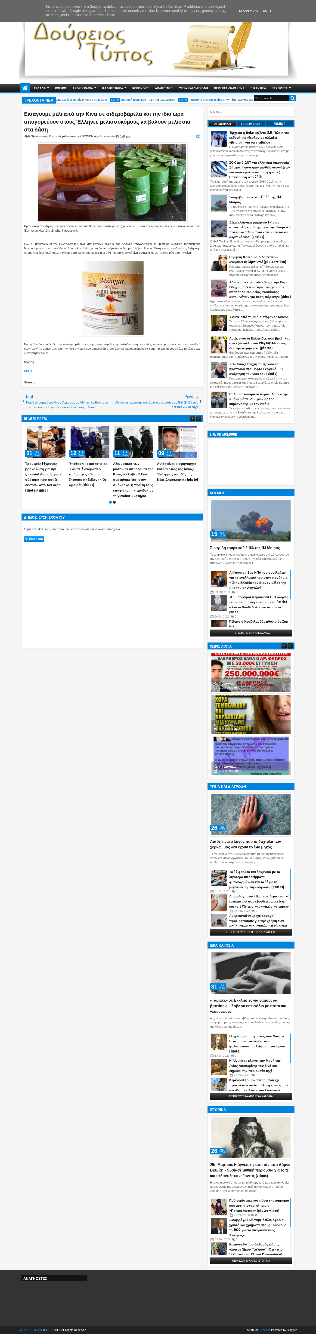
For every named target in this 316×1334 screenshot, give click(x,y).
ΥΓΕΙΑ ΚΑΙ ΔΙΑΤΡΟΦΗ (193, 88)
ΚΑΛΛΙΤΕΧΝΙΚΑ (112, 88)
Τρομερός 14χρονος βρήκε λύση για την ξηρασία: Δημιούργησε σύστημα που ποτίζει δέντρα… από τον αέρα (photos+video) (175, 477)
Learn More (248, 10)
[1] (110, 496)
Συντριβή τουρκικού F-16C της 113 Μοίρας (136, 99)
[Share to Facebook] (51, 429)
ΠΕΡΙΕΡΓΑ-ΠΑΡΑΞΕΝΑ (229, 88)
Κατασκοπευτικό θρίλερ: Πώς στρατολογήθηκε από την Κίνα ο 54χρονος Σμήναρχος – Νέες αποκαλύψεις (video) (89, 474)
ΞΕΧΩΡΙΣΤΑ (280, 88)
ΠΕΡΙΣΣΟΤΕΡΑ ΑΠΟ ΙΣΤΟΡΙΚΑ (251, 1260)
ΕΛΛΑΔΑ (40, 88)
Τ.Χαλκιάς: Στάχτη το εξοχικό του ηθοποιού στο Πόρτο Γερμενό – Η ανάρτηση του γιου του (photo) (256, 368)
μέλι (58, 136)
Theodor (264, 1330)
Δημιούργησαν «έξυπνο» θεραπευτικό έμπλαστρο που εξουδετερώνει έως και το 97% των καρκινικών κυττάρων (259, 901)
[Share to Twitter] (56, 429)
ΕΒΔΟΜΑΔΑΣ (250, 123)
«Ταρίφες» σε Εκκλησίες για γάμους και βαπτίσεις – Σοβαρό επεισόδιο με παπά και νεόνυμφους (248, 1005)
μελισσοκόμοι (70, 136)
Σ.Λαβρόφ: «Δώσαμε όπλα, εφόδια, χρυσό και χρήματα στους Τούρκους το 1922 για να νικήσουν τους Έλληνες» (257, 1227)
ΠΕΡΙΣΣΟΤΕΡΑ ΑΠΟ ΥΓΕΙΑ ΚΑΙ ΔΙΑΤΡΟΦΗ (251, 932)
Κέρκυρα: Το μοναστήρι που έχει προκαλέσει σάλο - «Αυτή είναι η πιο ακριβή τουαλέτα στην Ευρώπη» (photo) (258, 1087)
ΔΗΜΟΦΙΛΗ (222, 123)
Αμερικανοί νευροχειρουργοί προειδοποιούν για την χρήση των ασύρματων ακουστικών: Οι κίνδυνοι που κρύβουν (258, 923)
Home (25, 88)
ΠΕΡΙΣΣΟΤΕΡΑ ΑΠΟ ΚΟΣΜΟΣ (251, 632)
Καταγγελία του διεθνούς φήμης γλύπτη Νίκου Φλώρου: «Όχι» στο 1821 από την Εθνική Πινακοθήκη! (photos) (256, 1252)
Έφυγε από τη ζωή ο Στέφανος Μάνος (258, 316)
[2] (114, 496)
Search (292, 98)
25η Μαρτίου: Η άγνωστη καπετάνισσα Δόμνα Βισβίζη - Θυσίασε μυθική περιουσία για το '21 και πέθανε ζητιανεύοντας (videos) (250, 1170)
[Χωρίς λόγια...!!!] (251, 672)
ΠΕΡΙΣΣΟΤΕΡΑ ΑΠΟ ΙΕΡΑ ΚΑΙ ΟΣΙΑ (251, 1096)
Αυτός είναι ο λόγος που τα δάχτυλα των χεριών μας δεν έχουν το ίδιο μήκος (245, 844)
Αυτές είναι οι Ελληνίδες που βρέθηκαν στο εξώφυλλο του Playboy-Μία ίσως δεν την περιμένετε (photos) (259, 343)
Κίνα (52, 136)
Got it (268, 10)
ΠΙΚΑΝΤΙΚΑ (258, 88)
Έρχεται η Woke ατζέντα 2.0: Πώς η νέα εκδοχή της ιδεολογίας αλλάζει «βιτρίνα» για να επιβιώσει (259, 137)
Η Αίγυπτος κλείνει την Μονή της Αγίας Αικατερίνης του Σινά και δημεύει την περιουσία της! (255, 1065)
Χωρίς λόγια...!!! (226, 683)
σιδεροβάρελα (106, 136)
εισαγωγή (42, 136)
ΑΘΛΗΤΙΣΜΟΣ (164, 88)
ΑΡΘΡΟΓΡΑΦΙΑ (83, 88)
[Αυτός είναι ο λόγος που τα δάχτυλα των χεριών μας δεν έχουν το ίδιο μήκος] (251, 814)
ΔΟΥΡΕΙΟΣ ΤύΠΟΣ (31, 1330)
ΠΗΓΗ (28, 371)
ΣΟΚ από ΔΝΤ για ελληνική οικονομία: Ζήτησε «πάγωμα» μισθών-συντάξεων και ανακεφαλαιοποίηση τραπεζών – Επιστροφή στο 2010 (259, 169)
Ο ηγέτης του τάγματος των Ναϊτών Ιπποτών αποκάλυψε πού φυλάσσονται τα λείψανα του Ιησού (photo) (257, 1043)
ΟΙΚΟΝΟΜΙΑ (88, 136)
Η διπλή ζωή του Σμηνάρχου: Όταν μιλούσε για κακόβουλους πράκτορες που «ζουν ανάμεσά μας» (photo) (45, 474)
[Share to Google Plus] (61, 429)
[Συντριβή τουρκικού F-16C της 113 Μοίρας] (251, 521)
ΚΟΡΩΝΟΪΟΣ (140, 88)
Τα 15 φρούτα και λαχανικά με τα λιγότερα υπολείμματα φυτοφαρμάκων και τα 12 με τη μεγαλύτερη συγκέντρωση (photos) (256, 879)
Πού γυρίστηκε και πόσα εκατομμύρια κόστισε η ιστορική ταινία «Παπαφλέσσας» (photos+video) (259, 1205)
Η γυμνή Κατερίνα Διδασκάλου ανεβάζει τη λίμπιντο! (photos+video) (257, 259)
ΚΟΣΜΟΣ (61, 88)
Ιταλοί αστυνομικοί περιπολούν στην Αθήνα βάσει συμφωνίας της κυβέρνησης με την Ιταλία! (258, 398)
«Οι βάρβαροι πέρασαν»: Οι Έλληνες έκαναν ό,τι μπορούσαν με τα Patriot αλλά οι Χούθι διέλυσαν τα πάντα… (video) (258, 604)
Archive (279, 123)
